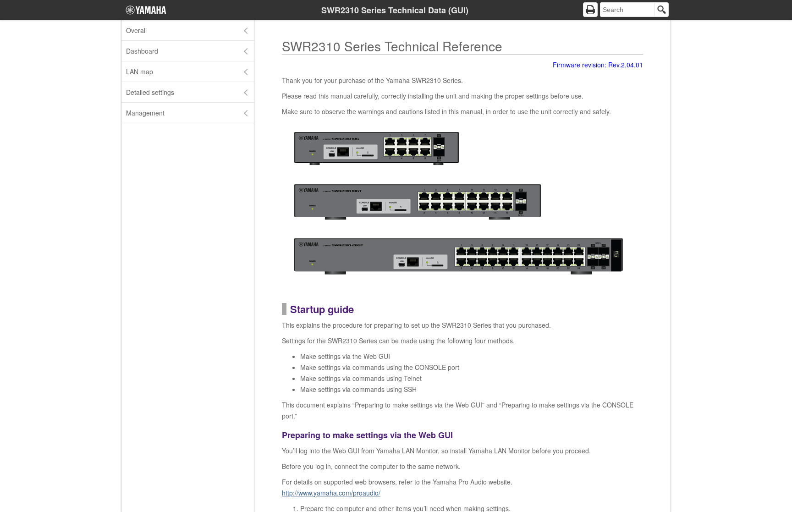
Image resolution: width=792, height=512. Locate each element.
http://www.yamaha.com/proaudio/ (331, 492)
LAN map (139, 71)
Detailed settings (150, 92)
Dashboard (142, 50)
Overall (136, 30)
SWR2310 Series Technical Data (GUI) (394, 10)
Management (145, 112)
